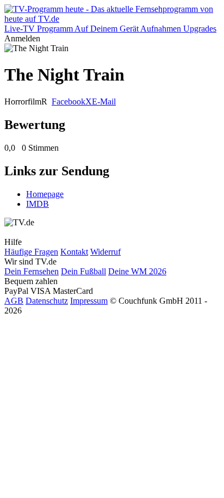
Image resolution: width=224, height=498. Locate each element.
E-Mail (104, 101)
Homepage (45, 194)
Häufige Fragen (31, 251)
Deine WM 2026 (137, 271)
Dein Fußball (83, 271)
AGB (13, 300)
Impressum (89, 300)
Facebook (68, 101)
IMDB (37, 203)
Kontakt (74, 251)
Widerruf (105, 251)
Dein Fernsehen (31, 271)
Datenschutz (47, 300)
